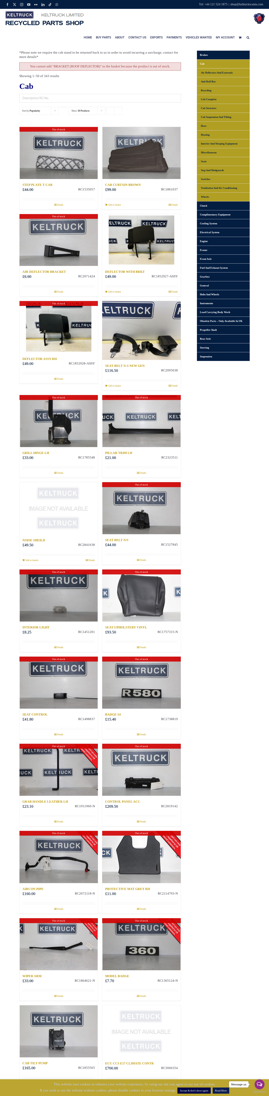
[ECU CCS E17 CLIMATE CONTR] (141, 1031)
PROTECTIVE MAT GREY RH (127, 889)
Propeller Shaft (208, 329)
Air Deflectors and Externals (217, 72)
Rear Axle (205, 338)
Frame (203, 250)
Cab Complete (209, 99)
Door (204, 125)
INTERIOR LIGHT (36, 627)
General (204, 285)
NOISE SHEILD (33, 540)
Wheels (205, 196)
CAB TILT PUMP (35, 1063)
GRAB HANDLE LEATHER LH (45, 801)
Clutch (203, 205)
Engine (204, 241)
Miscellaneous (209, 152)
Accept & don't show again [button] (194, 1090)
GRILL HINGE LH (35, 453)
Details (60, 204)
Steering (204, 347)
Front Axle (206, 258)
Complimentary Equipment (215, 214)
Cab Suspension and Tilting (216, 117)
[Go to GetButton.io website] (259, 1092)
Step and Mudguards (212, 170)
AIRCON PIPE (33, 889)
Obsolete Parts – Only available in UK (221, 321)
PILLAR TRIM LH (118, 453)
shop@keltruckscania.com (246, 4)
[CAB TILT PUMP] (58, 1031)
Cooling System (208, 223)
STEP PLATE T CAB (37, 184)
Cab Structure (208, 108)
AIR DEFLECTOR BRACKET (44, 271)
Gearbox (205, 276)
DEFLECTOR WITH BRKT (125, 271)
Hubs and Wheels (209, 294)
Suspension (206, 356)
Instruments (206, 303)
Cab (202, 63)
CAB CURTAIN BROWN (123, 184)
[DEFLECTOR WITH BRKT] (141, 240)
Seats (204, 161)
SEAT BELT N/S (116, 540)
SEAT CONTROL (35, 714)
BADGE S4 (113, 714)
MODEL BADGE (117, 976)
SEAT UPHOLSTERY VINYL (126, 627)
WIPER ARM (32, 976)
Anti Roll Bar (208, 81)
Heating (205, 134)
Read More (221, 1090)
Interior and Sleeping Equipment (219, 143)
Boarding (206, 90)
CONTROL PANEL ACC (122, 801)
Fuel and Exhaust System (214, 267)
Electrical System (209, 232)
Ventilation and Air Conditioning (219, 187)
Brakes (204, 54)
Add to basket (114, 204)
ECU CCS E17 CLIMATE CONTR (129, 1063)
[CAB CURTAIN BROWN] (141, 153)
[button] (248, 37)
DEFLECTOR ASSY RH (39, 359)
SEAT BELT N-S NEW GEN (125, 365)
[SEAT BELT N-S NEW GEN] (141, 330)
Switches (205, 179)
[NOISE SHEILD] (58, 508)
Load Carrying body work (215, 312)
